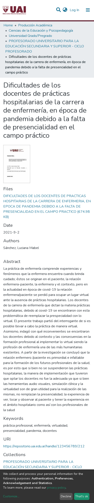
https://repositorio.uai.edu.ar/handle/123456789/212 (44, 446)
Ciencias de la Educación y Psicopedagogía (41, 30)
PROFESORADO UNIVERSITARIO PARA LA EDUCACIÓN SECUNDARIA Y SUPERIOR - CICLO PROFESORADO (44, 46)
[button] (65, 10)
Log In (75, 10)
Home (8, 25)
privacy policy (56, 488)
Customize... (11, 496)
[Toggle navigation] (88, 10)
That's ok (81, 496)
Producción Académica (35, 25)
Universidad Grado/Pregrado (30, 35)
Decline (66, 496)
